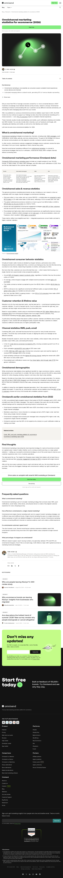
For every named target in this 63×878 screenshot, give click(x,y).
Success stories (6, 794)
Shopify (35, 729)
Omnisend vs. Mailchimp (8, 762)
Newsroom (5, 802)
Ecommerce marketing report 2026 (14, 436)
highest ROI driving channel (33, 355)
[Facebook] (23, 874)
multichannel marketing (38, 148)
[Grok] (17, 722)
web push (36, 213)
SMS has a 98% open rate (17, 351)
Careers (6, 786)
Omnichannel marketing (9, 136)
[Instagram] (33, 874)
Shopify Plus (36, 732)
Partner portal (36, 762)
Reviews (4, 738)
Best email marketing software (10, 773)
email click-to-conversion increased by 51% (23, 344)
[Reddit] (40, 874)
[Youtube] (36, 874)
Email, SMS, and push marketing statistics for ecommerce (20, 434)
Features (4, 729)
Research (7, 12)
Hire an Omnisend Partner (39, 767)
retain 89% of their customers (51, 206)
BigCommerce (36, 735)
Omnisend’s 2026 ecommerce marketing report (15, 161)
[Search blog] (60, 7)
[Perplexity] (7, 722)
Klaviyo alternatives (7, 764)
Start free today (31, 479)
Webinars (4, 791)
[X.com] (26, 874)
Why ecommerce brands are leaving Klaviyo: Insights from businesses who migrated (17, 599)
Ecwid (34, 749)
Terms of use (35, 866)
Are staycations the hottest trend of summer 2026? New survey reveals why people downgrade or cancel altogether (18, 617)
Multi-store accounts (7, 735)
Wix (34, 743)
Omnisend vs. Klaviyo (7, 759)
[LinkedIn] (14, 69)
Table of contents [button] (7, 78)
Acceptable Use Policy (50, 866)
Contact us (5, 783)
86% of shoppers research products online (21, 275)
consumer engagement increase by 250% (29, 459)
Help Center (5, 740)
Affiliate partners (37, 756)
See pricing (32, 483)
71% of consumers (22, 117)
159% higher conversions (28, 215)
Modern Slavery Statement (37, 868)
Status (17, 866)
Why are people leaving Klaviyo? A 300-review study (18, 583)
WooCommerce (37, 740)
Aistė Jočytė (11, 551)
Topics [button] (9, 7)
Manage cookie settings (25, 868)
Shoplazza (35, 746)
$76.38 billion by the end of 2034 (13, 204)
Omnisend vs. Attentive (8, 756)
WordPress (36, 738)
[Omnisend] (14, 3)
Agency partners (37, 759)
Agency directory (37, 764)
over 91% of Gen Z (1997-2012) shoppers (14, 380)
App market (5, 746)
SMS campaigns (51, 136)
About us (4, 780)
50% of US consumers (42, 293)
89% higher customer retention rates (29, 315)
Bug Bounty (5, 800)
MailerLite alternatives (7, 770)
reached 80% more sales (21, 348)
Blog (3, 7)
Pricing (4, 732)
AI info (3, 805)
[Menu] (60, 2)
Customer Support (7, 797)
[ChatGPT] (3, 722)
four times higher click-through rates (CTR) (42, 360)
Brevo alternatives (6, 767)
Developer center (6, 743)
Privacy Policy (35, 659)
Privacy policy (42, 866)
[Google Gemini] (10, 722)
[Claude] (14, 722)
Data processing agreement (26, 866)
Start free (54, 3)
